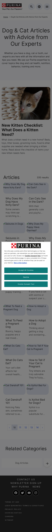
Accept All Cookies (25, 270)
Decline (26, 277)
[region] (26, 266)
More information (20, 263)
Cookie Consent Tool (26, 284)
